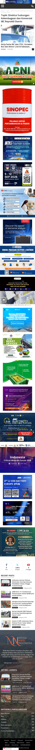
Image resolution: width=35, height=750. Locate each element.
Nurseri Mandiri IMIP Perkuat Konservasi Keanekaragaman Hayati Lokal (22, 613)
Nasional (7, 745)
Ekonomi (13, 740)
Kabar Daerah (20, 742)
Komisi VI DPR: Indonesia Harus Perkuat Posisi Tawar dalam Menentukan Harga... (22, 623)
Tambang (3, 722)
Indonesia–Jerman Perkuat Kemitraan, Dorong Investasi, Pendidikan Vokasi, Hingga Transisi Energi (22, 583)
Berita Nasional (16, 627)
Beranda (3, 11)
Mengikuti (17, 564)
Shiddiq (3, 49)
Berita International (17, 588)
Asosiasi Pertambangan (7, 731)
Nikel (2, 716)
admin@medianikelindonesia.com (21, 663)
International (15, 745)
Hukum (28, 742)
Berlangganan (28, 564)
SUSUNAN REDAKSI (25, 745)
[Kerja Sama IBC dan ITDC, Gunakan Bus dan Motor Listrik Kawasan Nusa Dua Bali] (17, 33)
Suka (6, 564)
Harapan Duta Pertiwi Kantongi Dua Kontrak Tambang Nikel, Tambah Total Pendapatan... (23, 603)
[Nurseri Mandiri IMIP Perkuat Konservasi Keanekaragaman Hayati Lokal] (6, 614)
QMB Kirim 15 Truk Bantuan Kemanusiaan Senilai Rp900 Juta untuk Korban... (23, 593)
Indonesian (8, 749)
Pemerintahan (5, 728)
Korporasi (15, 597)
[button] (17, 2)
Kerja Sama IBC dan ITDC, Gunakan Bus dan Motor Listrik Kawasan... (16, 45)
